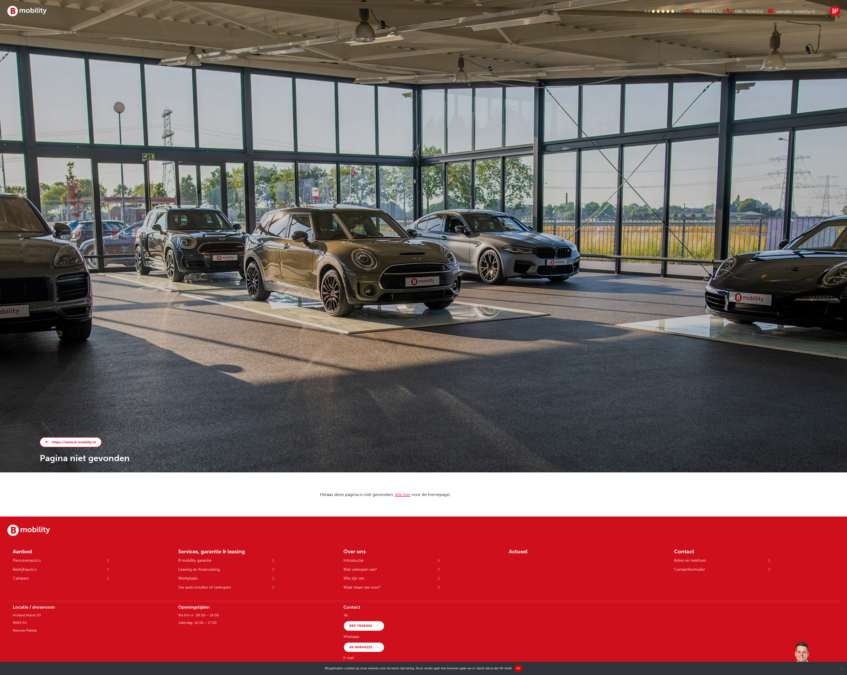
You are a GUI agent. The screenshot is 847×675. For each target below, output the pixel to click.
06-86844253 (360, 647)
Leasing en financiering (199, 569)
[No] (841, 668)
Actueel (518, 551)
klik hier (402, 494)
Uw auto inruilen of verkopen (204, 587)
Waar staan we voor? (362, 587)
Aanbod (22, 551)
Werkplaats (188, 578)
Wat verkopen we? (360, 569)
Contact (684, 551)
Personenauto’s (27, 560)
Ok (518, 668)
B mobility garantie (195, 560)
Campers (21, 578)
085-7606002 (360, 626)
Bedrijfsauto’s (25, 569)
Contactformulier (689, 569)
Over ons (354, 551)
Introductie (353, 560)
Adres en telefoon (690, 560)
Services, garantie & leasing (211, 551)
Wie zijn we (353, 578)
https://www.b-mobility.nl (74, 442)
